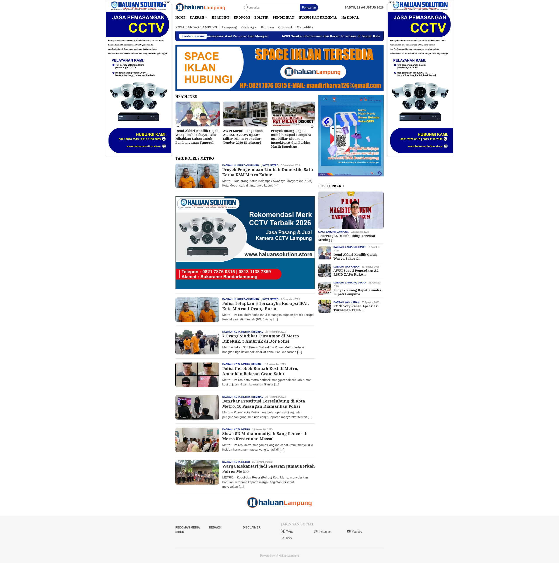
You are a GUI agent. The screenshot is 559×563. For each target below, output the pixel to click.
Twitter (290, 531)
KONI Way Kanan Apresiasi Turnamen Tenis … (356, 308)
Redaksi (215, 527)
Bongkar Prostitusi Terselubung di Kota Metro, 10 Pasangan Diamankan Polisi (263, 403)
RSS (289, 538)
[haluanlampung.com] (200, 7)
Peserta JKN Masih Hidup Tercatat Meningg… (346, 238)
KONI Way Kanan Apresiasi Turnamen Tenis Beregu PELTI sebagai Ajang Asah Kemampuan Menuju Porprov (313, 138)
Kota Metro (270, 165)
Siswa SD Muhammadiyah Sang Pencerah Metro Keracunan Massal (265, 436)
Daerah (227, 165)
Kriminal (257, 331)
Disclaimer (252, 527)
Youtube (357, 531)
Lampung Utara (355, 282)
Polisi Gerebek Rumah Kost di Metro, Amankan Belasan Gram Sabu (260, 371)
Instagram (325, 531)
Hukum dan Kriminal (247, 165)
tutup (167, 2)
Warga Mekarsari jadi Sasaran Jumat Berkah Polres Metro (268, 468)
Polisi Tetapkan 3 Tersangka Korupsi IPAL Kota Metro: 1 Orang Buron (265, 306)
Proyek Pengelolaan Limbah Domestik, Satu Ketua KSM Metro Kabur (267, 172)
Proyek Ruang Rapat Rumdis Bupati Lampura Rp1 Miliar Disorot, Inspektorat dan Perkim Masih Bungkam (263, 138)
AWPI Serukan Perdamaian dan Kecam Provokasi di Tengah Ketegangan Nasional (306, 36)
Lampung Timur (355, 247)
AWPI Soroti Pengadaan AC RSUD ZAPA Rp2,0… (356, 272)
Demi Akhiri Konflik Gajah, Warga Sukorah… (355, 256)
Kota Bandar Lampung (333, 232)
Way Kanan (352, 266)
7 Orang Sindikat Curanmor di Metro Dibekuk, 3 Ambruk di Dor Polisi (260, 338)
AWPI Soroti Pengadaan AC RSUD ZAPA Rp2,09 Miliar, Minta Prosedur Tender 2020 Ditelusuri (215, 136)
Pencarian (309, 7)
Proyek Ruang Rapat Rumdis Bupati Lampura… (357, 292)
